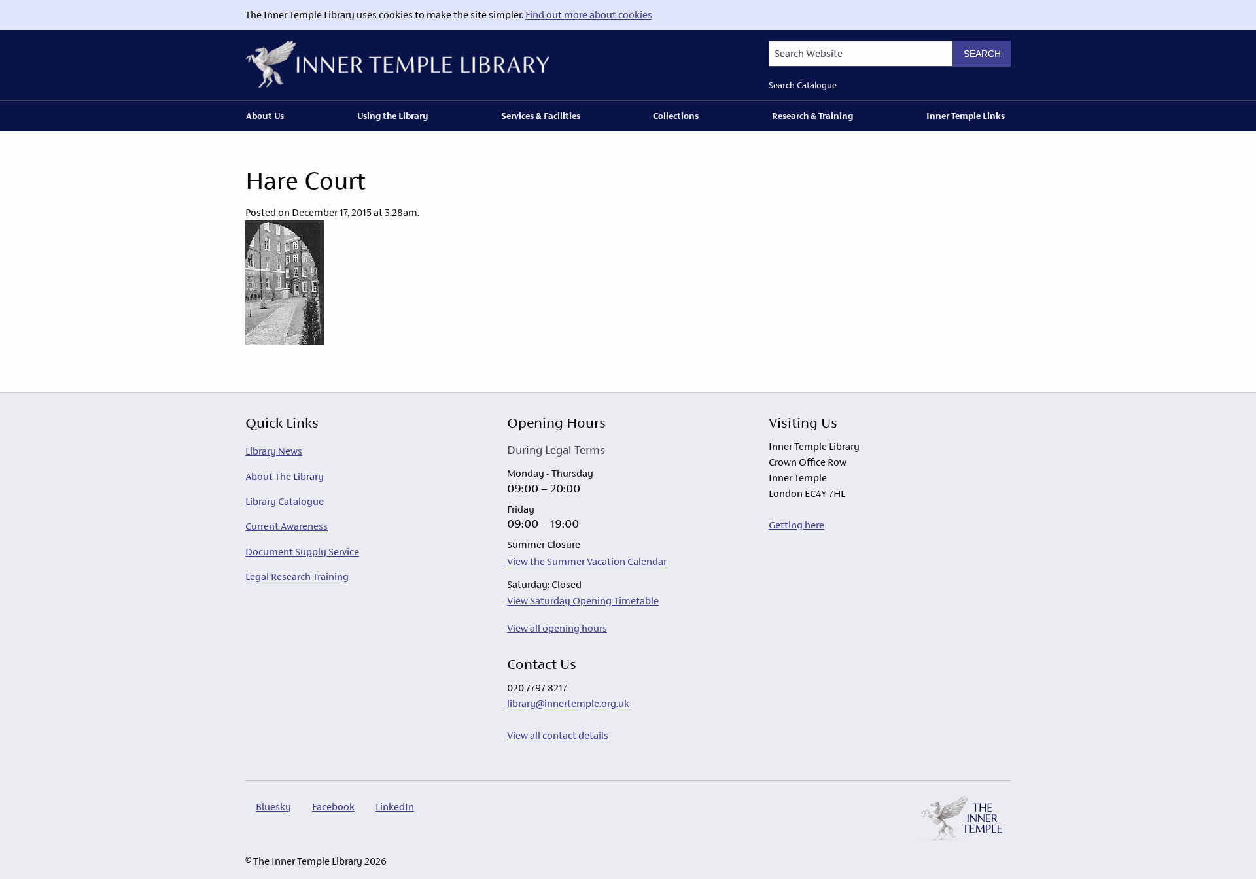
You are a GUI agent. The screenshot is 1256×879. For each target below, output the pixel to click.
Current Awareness (286, 526)
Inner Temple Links (965, 116)
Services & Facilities (540, 116)
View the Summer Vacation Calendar (587, 561)
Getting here (796, 524)
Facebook (333, 806)
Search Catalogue (803, 85)
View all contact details (557, 735)
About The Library (284, 476)
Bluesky (273, 806)
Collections (676, 116)
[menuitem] (268, 116)
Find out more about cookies (588, 14)
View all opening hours (557, 628)
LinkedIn (394, 806)
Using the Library (392, 116)
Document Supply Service (302, 551)
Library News (273, 451)
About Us (265, 116)
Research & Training (812, 116)
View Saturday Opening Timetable (583, 600)
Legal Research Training (297, 576)
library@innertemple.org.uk (568, 703)
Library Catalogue (284, 501)
